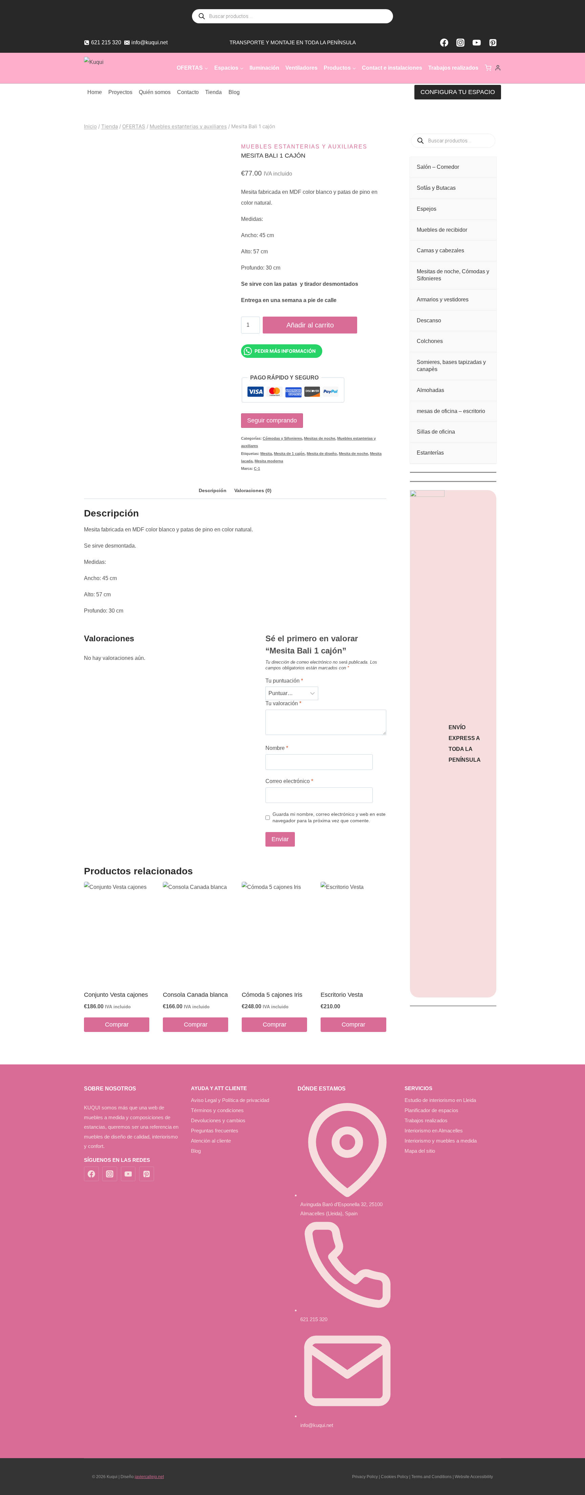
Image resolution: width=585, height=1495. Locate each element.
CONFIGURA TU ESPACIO (457, 92)
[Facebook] (444, 42)
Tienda (213, 92)
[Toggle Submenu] (484, 167)
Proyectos (120, 92)
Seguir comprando (272, 420)
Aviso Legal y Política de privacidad (230, 1100)
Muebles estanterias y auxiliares (304, 147)
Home (94, 92)
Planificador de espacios (431, 1110)
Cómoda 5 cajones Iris (272, 994)
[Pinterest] (493, 42)
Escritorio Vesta (342, 994)
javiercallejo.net (149, 1476)
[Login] (498, 68)
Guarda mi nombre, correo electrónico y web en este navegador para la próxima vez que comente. (329, 817)
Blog (234, 92)
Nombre (276, 748)
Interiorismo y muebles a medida (441, 1141)
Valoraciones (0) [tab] (253, 490)
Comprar (353, 1024)
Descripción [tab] (212, 490)
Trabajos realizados (453, 68)
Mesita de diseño (322, 454)
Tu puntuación (284, 681)
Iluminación (264, 68)
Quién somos (155, 92)
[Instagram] (460, 42)
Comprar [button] (117, 1024)
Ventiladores (301, 68)
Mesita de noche (353, 454)
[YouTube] (477, 42)
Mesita (266, 454)
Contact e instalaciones (392, 68)
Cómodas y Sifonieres (282, 438)
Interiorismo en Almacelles (434, 1130)
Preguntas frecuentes (214, 1130)
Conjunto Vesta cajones (116, 994)
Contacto (188, 92)
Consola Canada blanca (195, 994)
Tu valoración (283, 703)
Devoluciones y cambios (218, 1120)
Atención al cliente (211, 1141)
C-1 (257, 468)
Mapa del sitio (420, 1151)
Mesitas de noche (319, 438)
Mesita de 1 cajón (289, 454)
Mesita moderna (269, 461)
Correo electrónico (289, 781)
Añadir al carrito (310, 325)
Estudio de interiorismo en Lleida (440, 1100)
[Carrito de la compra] (488, 68)
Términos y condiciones (217, 1110)
